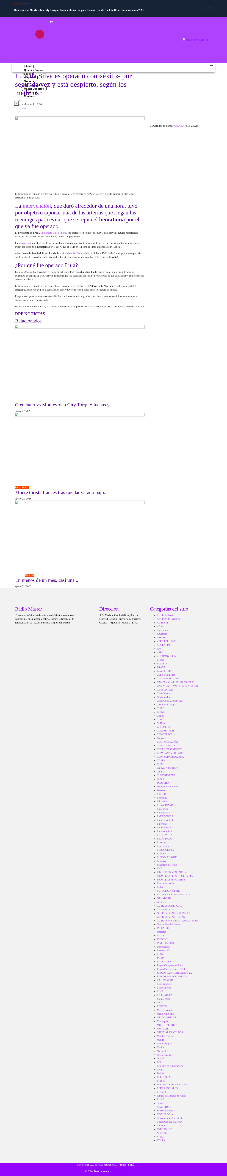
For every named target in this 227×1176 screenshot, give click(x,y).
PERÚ (160, 1062)
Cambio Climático (166, 674)
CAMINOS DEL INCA (169, 678)
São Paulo (77, 253)
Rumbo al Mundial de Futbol (171, 1095)
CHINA (161, 712)
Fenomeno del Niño (167, 864)
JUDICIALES (164, 961)
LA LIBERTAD (165, 980)
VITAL (160, 1136)
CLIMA (161, 723)
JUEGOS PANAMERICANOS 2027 (175, 972)
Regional (161, 1092)
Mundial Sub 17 (165, 1036)
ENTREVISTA (164, 835)
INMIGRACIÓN (165, 943)
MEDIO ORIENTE (167, 1017)
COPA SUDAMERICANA (28, 400)
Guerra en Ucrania (166, 909)
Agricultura (162, 630)
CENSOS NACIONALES (170, 701)
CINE (160, 719)
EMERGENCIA (165, 816)
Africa (160, 626)
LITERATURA (164, 995)
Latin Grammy (164, 984)
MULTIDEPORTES (167, 1025)
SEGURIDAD (164, 1107)
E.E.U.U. (162, 794)
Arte (159, 648)
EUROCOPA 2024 (166, 850)
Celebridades (163, 697)
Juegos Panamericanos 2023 (171, 969)
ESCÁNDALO (164, 838)
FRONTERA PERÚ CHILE (171, 879)
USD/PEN (179, 126)
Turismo (33, 487)
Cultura (160, 771)
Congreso (20, 575)
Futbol (45, 400)
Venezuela (162, 1133)
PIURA (160, 1069)
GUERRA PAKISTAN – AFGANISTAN (177, 920)
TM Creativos (118, 1171)
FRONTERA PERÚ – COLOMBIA (175, 876)
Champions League (166, 704)
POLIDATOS (164, 1077)
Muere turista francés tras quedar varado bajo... (61, 492)
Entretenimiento (165, 831)
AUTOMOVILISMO (167, 656)
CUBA (160, 764)
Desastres (161, 790)
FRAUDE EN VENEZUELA (172, 872)
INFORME (162, 939)
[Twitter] (29, 44)
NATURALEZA (165, 1054)
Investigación (163, 950)
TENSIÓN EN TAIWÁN (169, 1121)
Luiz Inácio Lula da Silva (53, 232)
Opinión (161, 1058)
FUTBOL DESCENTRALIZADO (174, 894)
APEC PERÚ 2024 (166, 641)
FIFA (159, 868)
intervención (37, 206)
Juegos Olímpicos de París (170, 965)
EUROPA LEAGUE (167, 857)
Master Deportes (165, 1010)
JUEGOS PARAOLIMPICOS (172, 976)
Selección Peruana (166, 1110)
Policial (161, 1073)
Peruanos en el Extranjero (170, 1066)
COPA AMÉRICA (166, 745)
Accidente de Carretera (168, 619)
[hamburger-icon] (211, 65)
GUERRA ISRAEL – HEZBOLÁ (174, 913)
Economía (162, 797)
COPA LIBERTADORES (169, 749)
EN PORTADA (164, 827)
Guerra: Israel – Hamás (168, 924)
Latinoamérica (29, 100)
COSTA (161, 760)
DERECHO (163, 783)
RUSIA (160, 1099)
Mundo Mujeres (165, 1043)
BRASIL (161, 667)
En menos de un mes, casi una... (46, 580)
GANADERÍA (164, 898)
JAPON (161, 958)
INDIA (160, 935)
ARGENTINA (164, 645)
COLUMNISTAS (166, 730)
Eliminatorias (163, 812)
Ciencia (160, 715)
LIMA (160, 991)
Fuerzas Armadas (165, 883)
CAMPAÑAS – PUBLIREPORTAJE (175, 682)
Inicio (27, 66)
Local (160, 1002)
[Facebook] (18, 34)
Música (160, 1047)
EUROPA (162, 853)
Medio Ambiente (165, 1013)
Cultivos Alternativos (167, 768)
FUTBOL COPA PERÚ (169, 891)
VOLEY (161, 1140)
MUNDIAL (163, 1028)
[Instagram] (39, 34)
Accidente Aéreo (165, 615)
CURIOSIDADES (166, 775)
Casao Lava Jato (165, 689)
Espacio (161, 842)
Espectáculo (163, 846)
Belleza (160, 660)
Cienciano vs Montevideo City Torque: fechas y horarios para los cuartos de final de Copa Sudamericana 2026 (79, 10)
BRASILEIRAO (165, 671)
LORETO (162, 1006)
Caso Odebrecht (165, 693)
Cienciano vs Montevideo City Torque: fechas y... (64, 404)
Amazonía (162, 634)
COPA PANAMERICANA (170, 753)
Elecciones (162, 809)
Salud (160, 1103)
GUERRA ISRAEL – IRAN (171, 917)
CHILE (160, 708)
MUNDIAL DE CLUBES (170, 1032)
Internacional (22, 487)
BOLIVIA (162, 663)
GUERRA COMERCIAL (169, 905)
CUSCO (161, 779)
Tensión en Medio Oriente (170, 1118)
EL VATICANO (165, 805)
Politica (161, 1081)
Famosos (161, 861)
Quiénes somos (33, 70)
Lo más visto (163, 999)
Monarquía (162, 1021)
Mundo (40, 100)
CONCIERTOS (164, 734)
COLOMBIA (163, 727)
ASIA (160, 652)
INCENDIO (163, 928)
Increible (161, 932)
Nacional (29, 575)
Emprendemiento (165, 820)
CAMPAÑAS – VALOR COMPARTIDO (177, 686)
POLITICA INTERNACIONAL (173, 1084)
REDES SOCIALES (167, 1088)
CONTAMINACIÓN (167, 742)
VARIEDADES (165, 1129)
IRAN (160, 954)
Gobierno (161, 902)
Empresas (162, 823)
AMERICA (162, 637)
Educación (162, 801)
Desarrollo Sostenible (167, 786)
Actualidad (162, 622)
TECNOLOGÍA (165, 1114)
